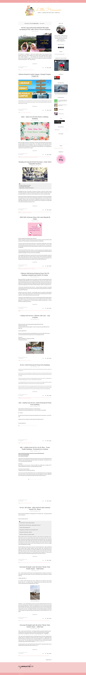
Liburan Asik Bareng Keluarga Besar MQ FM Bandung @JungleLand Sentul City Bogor (35, 274)
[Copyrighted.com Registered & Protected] (57, 79)
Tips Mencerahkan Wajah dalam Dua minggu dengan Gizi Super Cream (62, 101)
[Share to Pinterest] (49, 67)
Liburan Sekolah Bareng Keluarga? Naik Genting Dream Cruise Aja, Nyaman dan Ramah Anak (61, 93)
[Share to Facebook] (45, 67)
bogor (25, 310)
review (26, 69)
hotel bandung (27, 397)
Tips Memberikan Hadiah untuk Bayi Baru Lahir (62, 105)
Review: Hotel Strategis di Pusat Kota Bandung (35, 365)
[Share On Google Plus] (50, 67)
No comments (20, 67)
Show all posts (42, 23)
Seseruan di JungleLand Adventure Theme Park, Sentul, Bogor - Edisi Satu (35, 626)
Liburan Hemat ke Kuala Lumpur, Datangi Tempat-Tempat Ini (35, 75)
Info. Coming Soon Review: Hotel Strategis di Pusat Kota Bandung (35, 403)
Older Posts (48, 659)
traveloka (29, 212)
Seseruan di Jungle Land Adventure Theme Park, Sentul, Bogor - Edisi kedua (35, 568)
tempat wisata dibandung (33, 157)
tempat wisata (30, 69)
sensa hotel (49, 397)
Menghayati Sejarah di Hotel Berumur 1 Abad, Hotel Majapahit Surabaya (34, 163)
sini (29, 56)
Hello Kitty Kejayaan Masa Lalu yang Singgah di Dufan (35, 218)
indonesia (39, 156)
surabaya (20, 212)
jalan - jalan (23, 69)
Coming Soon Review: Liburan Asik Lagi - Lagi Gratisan (35, 316)
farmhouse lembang (33, 156)
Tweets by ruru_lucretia (58, 148)
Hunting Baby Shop (61, 113)
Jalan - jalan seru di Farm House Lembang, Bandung (35, 117)
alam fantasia (23, 562)
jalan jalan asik (34, 310)
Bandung (22, 156)
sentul (46, 310)
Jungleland (40, 310)
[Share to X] (47, 67)
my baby (42, 397)
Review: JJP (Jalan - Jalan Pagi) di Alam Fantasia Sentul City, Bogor (35, 508)
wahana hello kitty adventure (29, 268)
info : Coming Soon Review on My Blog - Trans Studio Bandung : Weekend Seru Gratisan (35, 448)
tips (60, 122)
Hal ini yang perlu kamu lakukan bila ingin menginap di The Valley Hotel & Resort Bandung (35, 28)
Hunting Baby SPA (60, 109)
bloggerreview (26, 156)
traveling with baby (27, 398)
